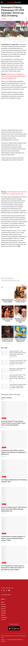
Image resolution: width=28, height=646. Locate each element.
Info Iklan (3, 641)
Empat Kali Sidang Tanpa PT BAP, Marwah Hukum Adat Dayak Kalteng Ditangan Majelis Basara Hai (17, 377)
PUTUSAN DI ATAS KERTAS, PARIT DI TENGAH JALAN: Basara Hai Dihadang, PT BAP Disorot (18, 362)
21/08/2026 (12, 389)
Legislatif (3, 613)
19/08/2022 (11, 19)
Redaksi (4, 19)
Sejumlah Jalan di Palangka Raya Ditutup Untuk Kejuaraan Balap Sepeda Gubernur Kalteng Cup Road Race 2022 (13, 76)
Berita (4, 418)
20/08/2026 (4, 571)
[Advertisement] (14, 114)
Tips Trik (3, 619)
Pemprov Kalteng (9, 278)
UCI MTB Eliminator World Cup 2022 (11, 280)
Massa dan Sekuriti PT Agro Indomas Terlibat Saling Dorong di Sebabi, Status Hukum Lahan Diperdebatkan (17, 353)
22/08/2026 (12, 381)
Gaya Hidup (4, 617)
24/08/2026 (12, 372)
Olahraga (3, 606)
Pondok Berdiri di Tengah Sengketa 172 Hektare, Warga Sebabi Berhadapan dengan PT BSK (18, 386)
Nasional (3, 608)
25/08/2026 (12, 357)
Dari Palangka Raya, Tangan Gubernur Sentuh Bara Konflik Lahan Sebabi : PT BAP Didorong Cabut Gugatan (12, 567)
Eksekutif (3, 611)
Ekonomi (3, 604)
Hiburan (3, 615)
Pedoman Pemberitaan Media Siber (15, 639)
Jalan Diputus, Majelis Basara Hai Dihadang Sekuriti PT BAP (17, 369)
